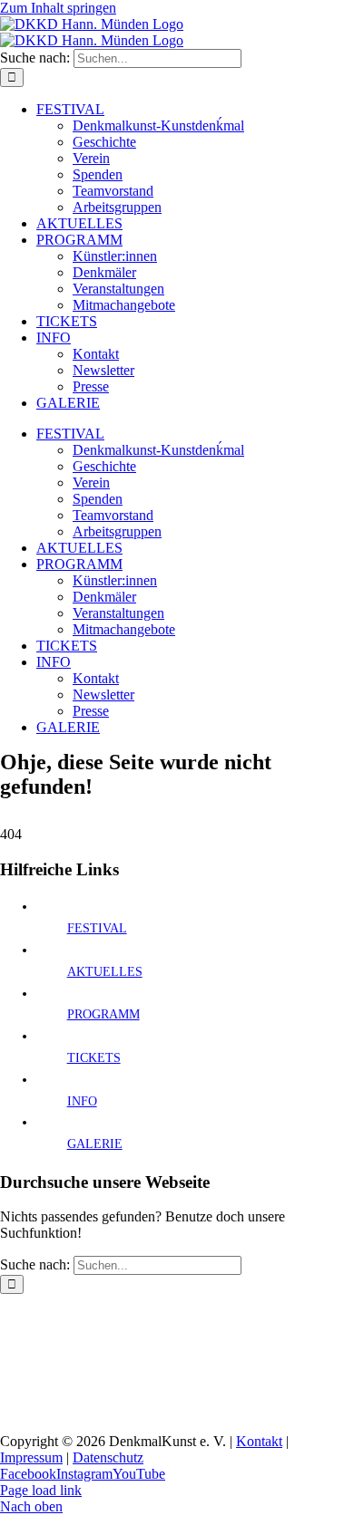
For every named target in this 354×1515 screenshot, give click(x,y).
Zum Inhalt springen (58, 7)
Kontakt (259, 1441)
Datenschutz (108, 1457)
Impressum (31, 1457)
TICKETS (94, 1058)
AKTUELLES (105, 972)
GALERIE (95, 1144)
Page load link (41, 1490)
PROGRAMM (103, 1014)
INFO (82, 1101)
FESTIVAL (97, 928)
